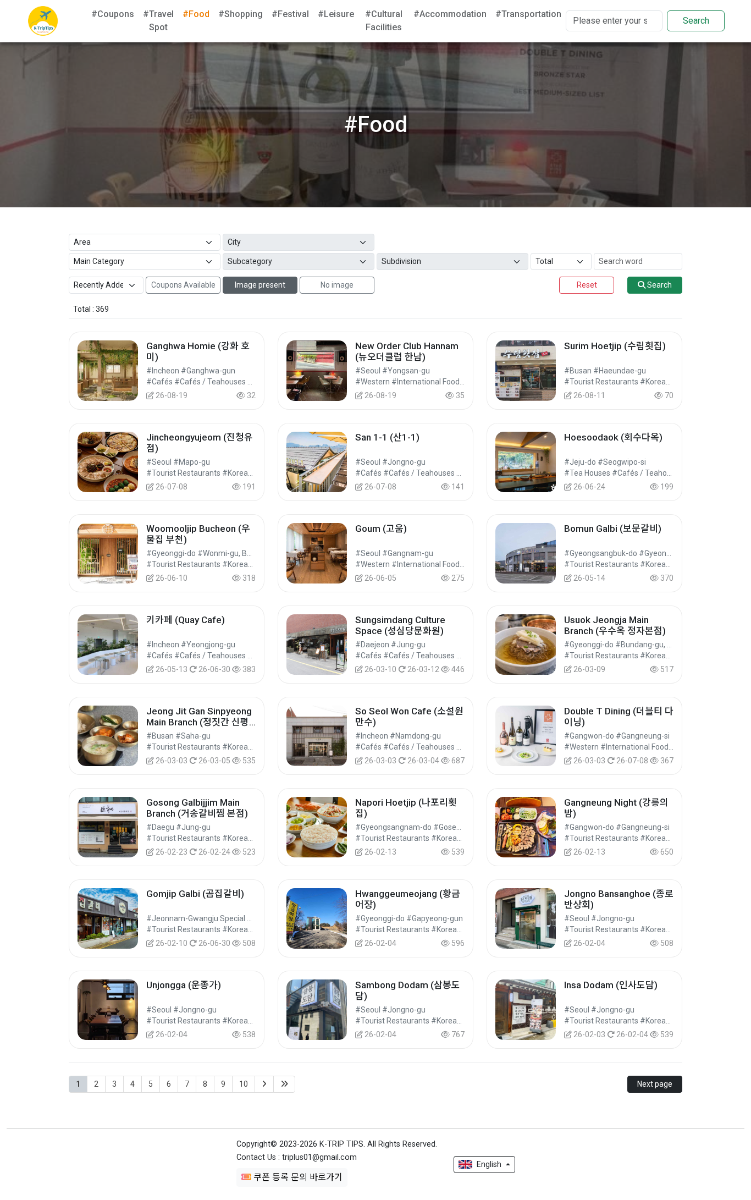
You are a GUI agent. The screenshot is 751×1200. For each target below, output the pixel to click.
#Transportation (528, 14)
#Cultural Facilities (383, 20)
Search (696, 20)
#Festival (290, 14)
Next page (654, 1084)
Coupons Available (183, 284)
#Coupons (112, 14)
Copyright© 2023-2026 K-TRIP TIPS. (336, 1144)
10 (243, 1084)
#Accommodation (450, 14)
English (489, 1164)
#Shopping (240, 14)
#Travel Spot (158, 20)
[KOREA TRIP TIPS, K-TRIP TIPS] (42, 20)
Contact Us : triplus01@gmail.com (296, 1157)
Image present (260, 284)
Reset (587, 284)
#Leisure (336, 14)
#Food (196, 14)
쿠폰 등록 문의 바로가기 (297, 1177)
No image (337, 284)
